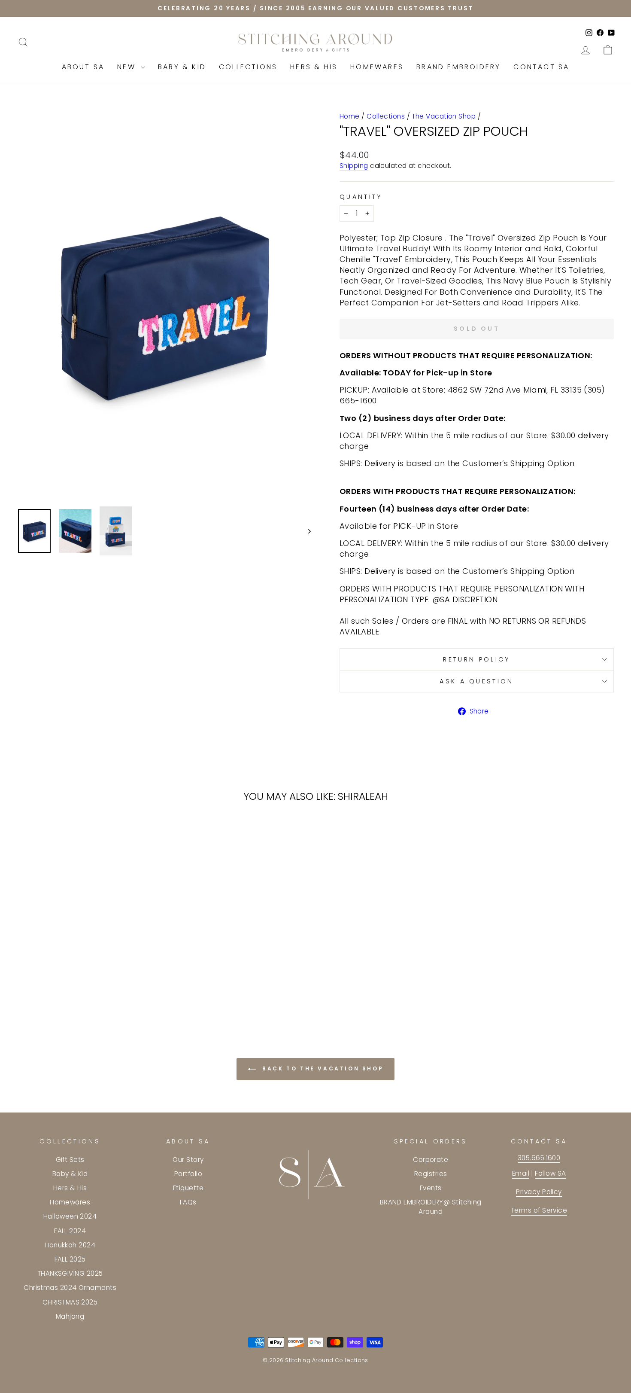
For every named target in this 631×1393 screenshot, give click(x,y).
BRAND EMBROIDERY (458, 67)
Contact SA (541, 67)
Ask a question (476, 681)
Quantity (361, 196)
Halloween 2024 (70, 1216)
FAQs (188, 1202)
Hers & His (313, 67)
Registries (430, 1173)
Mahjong (70, 1316)
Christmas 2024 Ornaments (70, 1287)
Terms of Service (539, 1210)
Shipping (354, 165)
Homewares (376, 67)
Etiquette (188, 1187)
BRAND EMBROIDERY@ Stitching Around (431, 1207)
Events (431, 1187)
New (128, 67)
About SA (83, 67)
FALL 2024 (70, 1230)
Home (350, 116)
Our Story (188, 1159)
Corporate (430, 1159)
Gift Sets (70, 1159)
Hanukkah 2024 (70, 1245)
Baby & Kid (182, 67)
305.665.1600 (539, 1157)
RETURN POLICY (476, 659)
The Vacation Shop (444, 116)
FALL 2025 (70, 1259)
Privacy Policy (538, 1191)
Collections (248, 67)
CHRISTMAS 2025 (69, 1302)
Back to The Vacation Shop (322, 1068)
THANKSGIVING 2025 (70, 1273)
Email (520, 1173)
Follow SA (550, 1173)
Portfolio (188, 1173)
